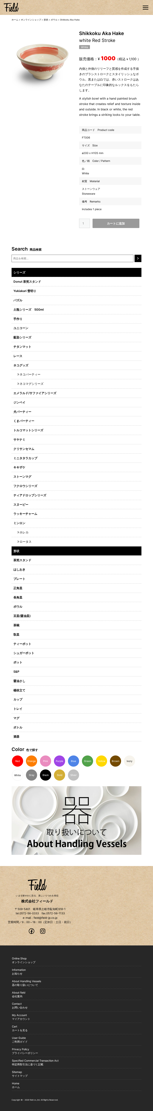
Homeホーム (16, 1085)
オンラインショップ (31, 19)
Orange (31, 761)
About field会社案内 (18, 994)
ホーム (15, 19)
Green (87, 761)
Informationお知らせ (19, 971)
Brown (115, 761)
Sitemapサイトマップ (20, 1073)
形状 (46, 19)
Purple (59, 761)
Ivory (129, 761)
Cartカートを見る (20, 1028)
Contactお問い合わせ (20, 1005)
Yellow (101, 761)
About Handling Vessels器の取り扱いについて (26, 983)
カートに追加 (116, 223)
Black (46, 775)
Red (17, 761)
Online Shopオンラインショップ (23, 960)
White (84, 47)
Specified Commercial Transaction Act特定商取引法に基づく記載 (35, 1062)
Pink (45, 761)
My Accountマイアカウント (21, 1016)
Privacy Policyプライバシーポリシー (25, 1051)
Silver (73, 775)
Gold (59, 775)
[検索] (138, 258)
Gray (31, 775)
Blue (73, 761)
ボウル (54, 19)
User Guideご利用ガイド (20, 1039)
